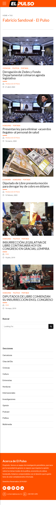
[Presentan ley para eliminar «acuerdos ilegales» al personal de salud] (28, 108)
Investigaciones (9, 399)
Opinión (6, 405)
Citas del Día (8, 361)
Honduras (7, 126)
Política (15, 68)
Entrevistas (7, 380)
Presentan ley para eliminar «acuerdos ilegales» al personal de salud (27, 130)
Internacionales (9, 393)
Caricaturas (7, 355)
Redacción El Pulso (12, 84)
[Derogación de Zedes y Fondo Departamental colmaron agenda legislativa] (28, 51)
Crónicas (6, 68)
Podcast (6, 412)
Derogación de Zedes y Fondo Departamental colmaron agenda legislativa (24, 75)
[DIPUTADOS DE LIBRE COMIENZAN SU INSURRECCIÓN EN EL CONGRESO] (28, 277)
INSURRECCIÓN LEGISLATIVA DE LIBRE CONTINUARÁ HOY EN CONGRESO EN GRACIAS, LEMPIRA (26, 246)
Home (5, 15)
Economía (7, 180)
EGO (7, 254)
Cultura (6, 374)
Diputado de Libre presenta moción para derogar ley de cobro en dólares (26, 184)
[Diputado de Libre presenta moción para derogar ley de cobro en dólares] (28, 162)
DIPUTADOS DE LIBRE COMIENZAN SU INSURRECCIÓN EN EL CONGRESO (28, 298)
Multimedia (7, 424)
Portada (24, 68)
